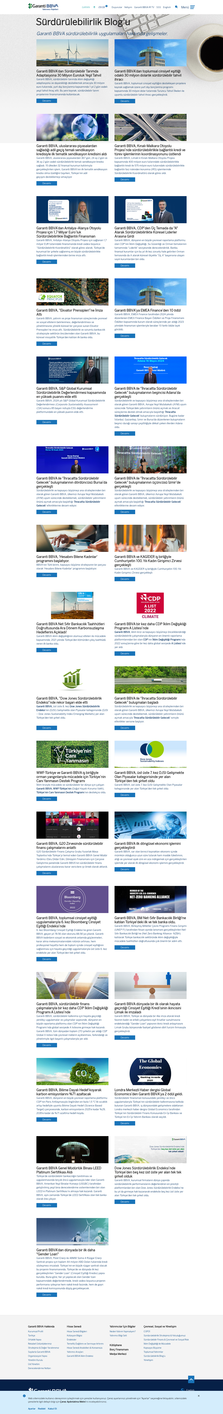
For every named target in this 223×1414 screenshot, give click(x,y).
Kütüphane (116, 1345)
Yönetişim (148, 1360)
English (167, 7)
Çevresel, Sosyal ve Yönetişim (160, 1326)
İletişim (128, 7)
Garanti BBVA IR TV (144, 7)
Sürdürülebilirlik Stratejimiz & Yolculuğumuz (165, 1335)
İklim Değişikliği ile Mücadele (157, 1344)
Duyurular (117, 7)
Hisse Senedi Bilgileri (77, 1331)
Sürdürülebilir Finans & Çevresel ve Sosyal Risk (166, 1339)
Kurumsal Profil (35, 1331)
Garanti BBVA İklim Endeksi (80, 1356)
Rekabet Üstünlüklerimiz (40, 1344)
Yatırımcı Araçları (75, 1352)
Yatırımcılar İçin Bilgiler (122, 1326)
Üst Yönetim (34, 1364)
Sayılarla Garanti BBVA (39, 1352)
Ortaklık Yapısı (34, 1339)
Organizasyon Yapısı (37, 1356)
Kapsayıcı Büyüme (152, 1348)
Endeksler (71, 1339)
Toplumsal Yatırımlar (153, 1352)
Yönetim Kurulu (35, 1360)
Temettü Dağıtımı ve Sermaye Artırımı (85, 1344)
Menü (185, 7)
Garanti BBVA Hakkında (41, 1326)
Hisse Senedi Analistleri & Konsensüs (84, 1348)
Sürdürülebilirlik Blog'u (154, 1356)
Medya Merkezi (118, 1354)
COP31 (147, 1331)
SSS (158, 7)
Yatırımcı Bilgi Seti (118, 1335)
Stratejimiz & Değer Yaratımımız (43, 1348)
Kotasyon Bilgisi (74, 1335)
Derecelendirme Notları (39, 1368)
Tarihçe (31, 1335)
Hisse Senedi (74, 1326)
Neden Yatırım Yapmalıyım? (123, 1331)
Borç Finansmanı (119, 1349)
